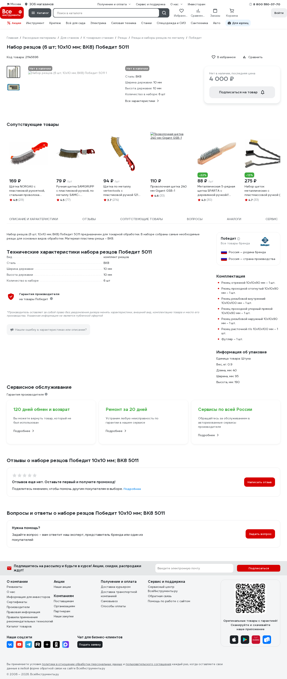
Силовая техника (123, 23)
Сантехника (199, 23)
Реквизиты (14, 587)
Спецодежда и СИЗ (171, 23)
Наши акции (62, 587)
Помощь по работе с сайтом (169, 601)
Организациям (64, 606)
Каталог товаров (19, 626)
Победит (228, 239)
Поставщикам (64, 601)
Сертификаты (17, 602)
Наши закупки (64, 616)
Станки (146, 23)
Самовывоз (109, 601)
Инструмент (35, 23)
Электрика (98, 23)
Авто (216, 23)
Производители (18, 607)
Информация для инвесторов (28, 597)
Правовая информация (23, 612)
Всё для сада (75, 23)
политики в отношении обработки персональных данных (82, 664)
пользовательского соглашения (148, 664)
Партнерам (62, 611)
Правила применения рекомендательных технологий (30, 619)
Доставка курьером (115, 587)
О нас (11, 592)
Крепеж (55, 23)
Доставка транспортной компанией (119, 594)
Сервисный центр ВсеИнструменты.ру (163, 589)
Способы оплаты (113, 606)
